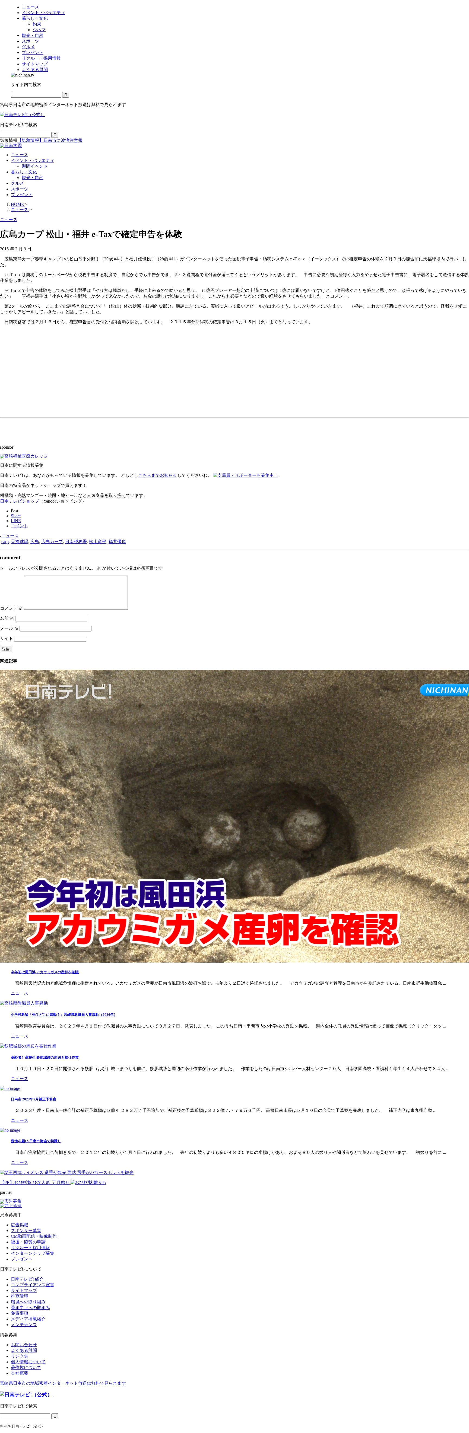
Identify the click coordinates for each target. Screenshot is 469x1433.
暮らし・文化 (24, 172)
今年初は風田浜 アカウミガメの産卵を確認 (45, 972)
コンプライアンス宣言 (32, 1284)
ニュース (19, 154)
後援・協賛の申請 (28, 1242)
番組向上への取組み (30, 1307)
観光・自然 (32, 177)
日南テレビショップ (19, 501)
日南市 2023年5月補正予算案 (33, 1099)
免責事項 (19, 1313)
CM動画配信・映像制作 (34, 1236)
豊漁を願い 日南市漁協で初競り (36, 1141)
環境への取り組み (28, 1302)
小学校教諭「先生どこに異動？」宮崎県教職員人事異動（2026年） (64, 1015)
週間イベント (35, 166)
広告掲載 (19, 1225)
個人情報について (28, 1361)
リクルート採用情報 (30, 1247)
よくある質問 (24, 1350)
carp (5, 541)
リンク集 (19, 1356)
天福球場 (19, 541)
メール (9, 628)
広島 (34, 541)
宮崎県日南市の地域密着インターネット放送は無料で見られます (63, 1383)
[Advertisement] (40, 378)
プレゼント (22, 194)
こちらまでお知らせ (157, 475)
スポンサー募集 (26, 1230)
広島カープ (52, 541)
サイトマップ (24, 1290)
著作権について (26, 1367)
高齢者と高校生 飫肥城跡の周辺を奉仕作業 (45, 1057)
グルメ (17, 183)
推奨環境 (19, 1296)
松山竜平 (97, 541)
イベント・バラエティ (32, 160)
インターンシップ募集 (32, 1253)
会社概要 (19, 1373)
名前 (7, 618)
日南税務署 (76, 541)
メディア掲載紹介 (28, 1319)
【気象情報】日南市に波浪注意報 (50, 140)
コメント (11, 608)
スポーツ (19, 189)
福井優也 (117, 541)
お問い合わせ (24, 1344)
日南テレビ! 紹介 (27, 1279)
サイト (6, 638)
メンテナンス (24, 1324)
